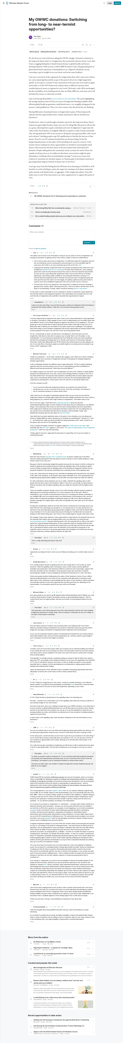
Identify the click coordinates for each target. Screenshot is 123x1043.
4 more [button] (85, 52)
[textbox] (62, 235)
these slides (52, 445)
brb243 (35, 774)
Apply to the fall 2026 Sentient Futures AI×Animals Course (55, 1032)
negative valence (57, 790)
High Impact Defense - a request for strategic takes (53, 948)
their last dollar (64, 413)
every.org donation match (38, 521)
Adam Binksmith (38, 694)
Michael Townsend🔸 (79, 208)
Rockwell (36, 985)
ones (72, 684)
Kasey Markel (38, 999)
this (80, 265)
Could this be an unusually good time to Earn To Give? (54, 953)
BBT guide (36, 1022)
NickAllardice (87, 212)
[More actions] (94, 44)
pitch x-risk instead (81, 288)
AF (34, 679)
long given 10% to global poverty (55, 457)
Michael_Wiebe (38, 592)
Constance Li (55, 1033)
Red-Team (45, 427)
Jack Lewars (37, 623)
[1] (73, 367)
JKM (34, 727)
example (33, 810)
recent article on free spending (63, 99)
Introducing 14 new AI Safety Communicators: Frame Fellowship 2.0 (59, 1026)
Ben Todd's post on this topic (76, 425)
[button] (31, 253)
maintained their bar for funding (52, 269)
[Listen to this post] (82, 44)
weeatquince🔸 (39, 302)
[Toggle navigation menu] (3, 3)
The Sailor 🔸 (38, 36)
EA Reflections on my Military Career (47, 942)
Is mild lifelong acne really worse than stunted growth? (54, 997)
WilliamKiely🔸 (38, 454)
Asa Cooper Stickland (40, 315)
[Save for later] (86, 44)
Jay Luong (47, 1033)
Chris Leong (37, 646)
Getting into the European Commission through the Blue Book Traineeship (61, 1020)
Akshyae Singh (38, 1027)
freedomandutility (39, 907)
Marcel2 (36, 884)
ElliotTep (88, 216)
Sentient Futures (38, 1033)
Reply (32, 298)
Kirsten (35, 549)
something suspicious (63, 403)
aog (34, 252)
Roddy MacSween (39, 562)
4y (37, 252)
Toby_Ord (36, 969)
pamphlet (48, 818)
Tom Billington (44, 985)
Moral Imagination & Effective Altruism (48, 967)
